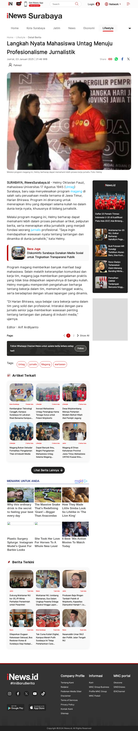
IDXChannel (119, 691)
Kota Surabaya (36, 28)
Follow (81, 348)
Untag (69, 187)
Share (103, 59)
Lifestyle (108, 28)
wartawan (60, 364)
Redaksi (64, 687)
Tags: (10, 363)
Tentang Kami (67, 682)
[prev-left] (64, 335)
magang (76, 191)
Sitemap (64, 713)
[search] (77, 4)
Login (91, 4)
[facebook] (122, 59)
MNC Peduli (94, 695)
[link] (110, 59)
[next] (78, 335)
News (71, 28)
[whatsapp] (116, 59)
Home (15, 28)
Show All (84, 335)
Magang (45, 364)
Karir (91, 682)
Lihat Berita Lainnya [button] (46, 470)
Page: (10, 335)
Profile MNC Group (98, 691)
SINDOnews (119, 687)
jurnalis (36, 230)
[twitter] (128, 59)
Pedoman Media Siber (71, 691)
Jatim (56, 28)
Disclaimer (66, 695)
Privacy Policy (67, 704)
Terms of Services (69, 700)
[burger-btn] (128, 4)
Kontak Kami (67, 709)
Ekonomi (89, 28)
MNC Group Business (99, 687)
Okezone (118, 682)
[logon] (10, 4)
